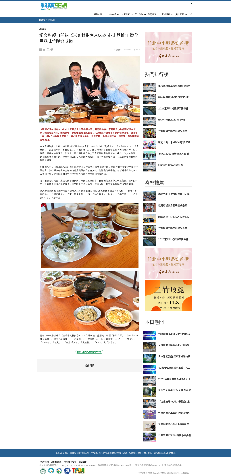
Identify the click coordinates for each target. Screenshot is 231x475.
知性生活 (111, 14)
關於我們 (44, 461)
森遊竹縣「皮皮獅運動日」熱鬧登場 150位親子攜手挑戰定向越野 (174, 194)
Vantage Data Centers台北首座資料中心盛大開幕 (174, 333)
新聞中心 (119, 50)
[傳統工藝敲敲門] (168, 295)
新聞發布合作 (70, 461)
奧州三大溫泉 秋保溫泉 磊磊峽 (174, 390)
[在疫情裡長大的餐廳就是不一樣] (168, 47)
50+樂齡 (139, 14)
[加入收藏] (52, 50)
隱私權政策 (56, 461)
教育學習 (152, 14)
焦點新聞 (179, 14)
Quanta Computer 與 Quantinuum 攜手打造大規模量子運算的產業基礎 (173, 165)
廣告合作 (83, 461)
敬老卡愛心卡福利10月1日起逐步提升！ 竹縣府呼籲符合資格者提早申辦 (174, 142)
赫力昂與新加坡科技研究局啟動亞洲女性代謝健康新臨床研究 (174, 97)
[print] (48, 50)
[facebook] (41, 50)
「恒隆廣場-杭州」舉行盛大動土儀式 (174, 401)
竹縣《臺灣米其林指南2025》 (89, 352)
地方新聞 (51, 20)
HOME (42, 20)
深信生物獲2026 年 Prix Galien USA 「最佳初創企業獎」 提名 (173, 119)
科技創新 (98, 14)
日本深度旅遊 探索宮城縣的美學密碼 (174, 356)
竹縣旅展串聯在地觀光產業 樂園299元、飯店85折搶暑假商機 (174, 131)
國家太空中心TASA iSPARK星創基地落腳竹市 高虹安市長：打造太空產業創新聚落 (173, 216)
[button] (191, 14)
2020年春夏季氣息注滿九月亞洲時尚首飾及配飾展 (174, 379)
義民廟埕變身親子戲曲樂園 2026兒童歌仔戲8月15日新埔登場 (174, 205)
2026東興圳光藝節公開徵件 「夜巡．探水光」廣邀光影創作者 (174, 108)
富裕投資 (166, 14)
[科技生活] (54, 8)
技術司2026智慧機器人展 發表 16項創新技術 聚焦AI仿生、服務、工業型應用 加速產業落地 (174, 153)
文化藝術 (125, 14)
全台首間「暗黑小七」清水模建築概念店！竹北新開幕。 (174, 345)
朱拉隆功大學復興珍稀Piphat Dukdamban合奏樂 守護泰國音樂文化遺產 (174, 86)
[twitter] (45, 50)
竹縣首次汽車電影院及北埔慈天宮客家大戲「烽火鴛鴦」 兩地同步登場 (174, 412)
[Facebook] (191, 4)
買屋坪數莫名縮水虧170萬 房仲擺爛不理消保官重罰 (173, 424)
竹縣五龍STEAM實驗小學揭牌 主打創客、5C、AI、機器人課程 (174, 435)
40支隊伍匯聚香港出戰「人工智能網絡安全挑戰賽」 (174, 367)
